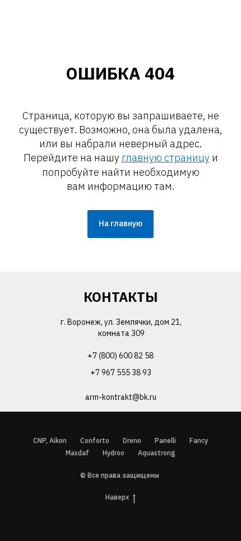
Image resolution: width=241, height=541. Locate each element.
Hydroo (113, 453)
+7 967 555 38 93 (120, 372)
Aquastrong (156, 453)
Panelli (165, 440)
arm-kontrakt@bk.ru (120, 397)
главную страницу (166, 157)
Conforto (94, 440)
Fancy (198, 440)
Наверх (117, 497)
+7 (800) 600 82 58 (120, 356)
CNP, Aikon (50, 440)
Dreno (132, 440)
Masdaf (77, 453)
